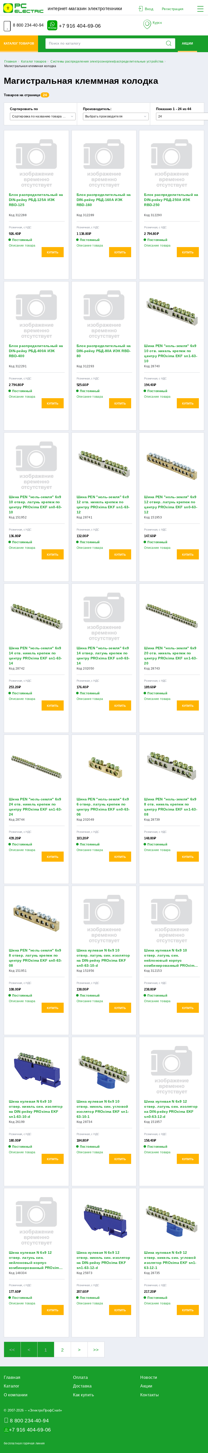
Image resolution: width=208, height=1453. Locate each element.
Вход (149, 9)
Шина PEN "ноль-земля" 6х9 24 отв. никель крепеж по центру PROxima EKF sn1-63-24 (35, 806)
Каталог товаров (19, 43)
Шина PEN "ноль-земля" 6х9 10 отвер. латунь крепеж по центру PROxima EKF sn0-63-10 (35, 504)
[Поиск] (170, 43)
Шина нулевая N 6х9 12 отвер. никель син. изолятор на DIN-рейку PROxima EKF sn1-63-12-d (103, 1260)
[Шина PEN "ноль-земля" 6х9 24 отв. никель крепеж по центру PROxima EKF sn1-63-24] (36, 768)
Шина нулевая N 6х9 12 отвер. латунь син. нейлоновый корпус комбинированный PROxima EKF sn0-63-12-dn (35, 1260)
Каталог (12, 1386)
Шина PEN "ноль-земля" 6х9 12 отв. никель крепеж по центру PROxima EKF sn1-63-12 (103, 504)
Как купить (83, 1395)
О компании (15, 1395)
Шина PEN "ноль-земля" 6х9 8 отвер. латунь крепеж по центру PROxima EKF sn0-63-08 (35, 957)
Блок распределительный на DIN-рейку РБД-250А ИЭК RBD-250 (171, 200)
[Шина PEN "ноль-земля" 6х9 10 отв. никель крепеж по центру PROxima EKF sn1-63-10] (171, 314)
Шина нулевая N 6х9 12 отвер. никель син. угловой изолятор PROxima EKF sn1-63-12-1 (170, 1260)
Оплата (80, 1377)
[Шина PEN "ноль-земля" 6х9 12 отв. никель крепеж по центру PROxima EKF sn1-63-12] (104, 465)
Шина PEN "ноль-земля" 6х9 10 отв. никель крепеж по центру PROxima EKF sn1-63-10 (170, 353)
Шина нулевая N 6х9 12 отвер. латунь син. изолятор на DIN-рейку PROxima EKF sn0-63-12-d (171, 1109)
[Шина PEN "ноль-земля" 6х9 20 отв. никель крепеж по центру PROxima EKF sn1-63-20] (171, 617)
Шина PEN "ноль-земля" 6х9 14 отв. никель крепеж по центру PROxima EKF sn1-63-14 (35, 655)
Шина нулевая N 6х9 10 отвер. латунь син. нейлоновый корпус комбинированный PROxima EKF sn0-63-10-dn (170, 958)
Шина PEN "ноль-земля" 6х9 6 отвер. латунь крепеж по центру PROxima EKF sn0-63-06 (103, 806)
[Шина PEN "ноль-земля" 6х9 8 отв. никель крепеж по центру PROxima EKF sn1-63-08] (171, 768)
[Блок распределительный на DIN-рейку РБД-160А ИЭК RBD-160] (104, 163)
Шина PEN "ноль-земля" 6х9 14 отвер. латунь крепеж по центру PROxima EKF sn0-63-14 (103, 655)
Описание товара (22, 245)
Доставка (82, 1386)
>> (96, 1350)
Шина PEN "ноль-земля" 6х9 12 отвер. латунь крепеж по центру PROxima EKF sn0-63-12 (170, 504)
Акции (187, 43)
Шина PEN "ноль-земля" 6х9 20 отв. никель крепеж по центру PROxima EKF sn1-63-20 (170, 655)
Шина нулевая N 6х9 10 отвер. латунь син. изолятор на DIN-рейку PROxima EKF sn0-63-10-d (103, 957)
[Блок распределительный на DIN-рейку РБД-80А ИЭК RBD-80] (104, 314)
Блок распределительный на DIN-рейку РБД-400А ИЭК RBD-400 (36, 351)
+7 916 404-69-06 (79, 25)
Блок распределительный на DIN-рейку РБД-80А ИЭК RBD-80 (104, 351)
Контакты (149, 1395)
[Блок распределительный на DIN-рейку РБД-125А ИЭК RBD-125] (36, 163)
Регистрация (172, 9)
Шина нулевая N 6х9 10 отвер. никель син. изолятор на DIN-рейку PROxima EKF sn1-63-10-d (36, 1109)
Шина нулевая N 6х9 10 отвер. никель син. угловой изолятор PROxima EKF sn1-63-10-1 (103, 1109)
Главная (12, 1377)
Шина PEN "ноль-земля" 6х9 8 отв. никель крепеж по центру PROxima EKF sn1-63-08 (170, 806)
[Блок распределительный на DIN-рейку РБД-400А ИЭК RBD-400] (36, 314)
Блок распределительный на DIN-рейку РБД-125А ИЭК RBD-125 (36, 200)
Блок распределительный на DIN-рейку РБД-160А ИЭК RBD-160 (104, 200)
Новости (148, 1377)
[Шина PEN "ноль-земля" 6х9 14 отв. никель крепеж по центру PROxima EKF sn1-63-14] (36, 617)
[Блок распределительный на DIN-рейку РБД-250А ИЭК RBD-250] (171, 163)
